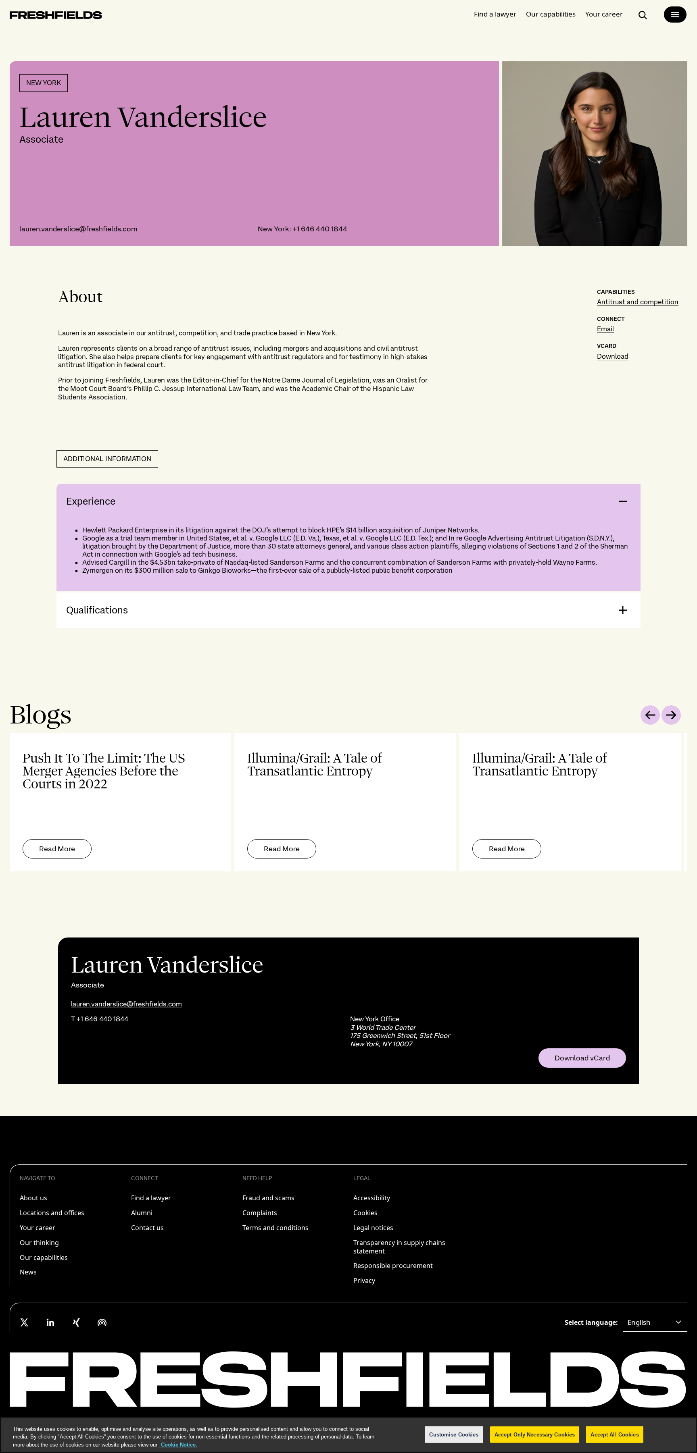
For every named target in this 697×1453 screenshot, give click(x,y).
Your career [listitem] (37, 1227)
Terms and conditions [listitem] (275, 1227)
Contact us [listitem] (147, 1227)
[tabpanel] (348, 802)
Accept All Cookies (615, 1434)
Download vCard (582, 1058)
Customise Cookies (453, 1434)
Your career (604, 14)
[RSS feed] (102, 1322)
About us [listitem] (33, 1197)
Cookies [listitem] (365, 1212)
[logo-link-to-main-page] (56, 16)
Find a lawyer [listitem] (151, 1197)
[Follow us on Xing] (76, 1322)
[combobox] (655, 1322)
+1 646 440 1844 (319, 228)
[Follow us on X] (24, 1322)
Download (612, 356)
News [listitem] (28, 1272)
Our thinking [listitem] (39, 1242)
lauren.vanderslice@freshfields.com (78, 228)
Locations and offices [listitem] (52, 1212)
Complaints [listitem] (259, 1212)
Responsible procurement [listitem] (393, 1265)
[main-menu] (675, 14)
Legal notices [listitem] (373, 1227)
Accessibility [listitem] (371, 1197)
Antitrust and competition (637, 302)
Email (605, 329)
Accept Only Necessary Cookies (535, 1434)
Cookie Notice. (178, 1445)
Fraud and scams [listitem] (268, 1197)
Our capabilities (551, 14)
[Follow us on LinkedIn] (50, 1322)
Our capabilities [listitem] (44, 1257)
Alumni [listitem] (141, 1212)
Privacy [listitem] (364, 1280)
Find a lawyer (495, 14)
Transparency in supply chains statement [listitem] (399, 1247)
